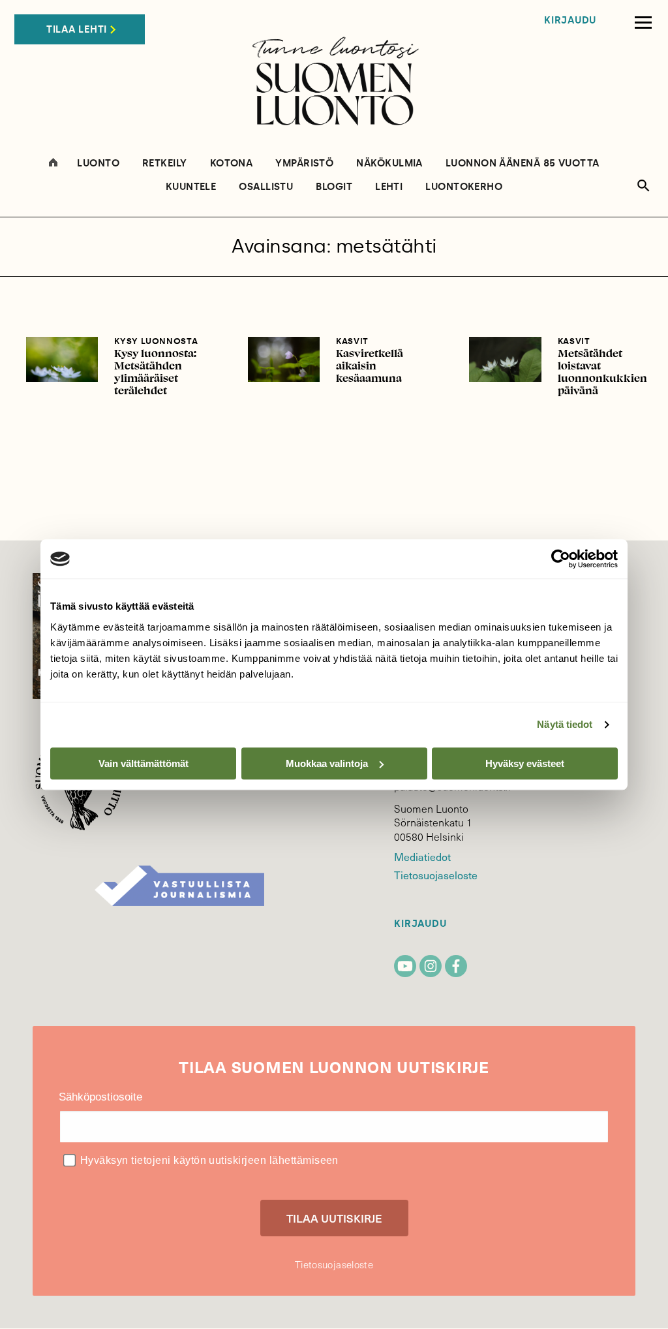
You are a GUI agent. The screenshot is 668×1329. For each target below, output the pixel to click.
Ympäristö (304, 163)
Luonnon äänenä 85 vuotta (523, 163)
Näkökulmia (389, 163)
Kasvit (352, 341)
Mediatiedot (422, 856)
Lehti (388, 187)
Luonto (98, 163)
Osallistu (266, 187)
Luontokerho (463, 187)
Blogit (334, 187)
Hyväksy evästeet (524, 763)
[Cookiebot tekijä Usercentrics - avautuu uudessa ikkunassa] (561, 559)
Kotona (231, 163)
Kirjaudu (570, 20)
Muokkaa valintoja (327, 763)
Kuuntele (191, 187)
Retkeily (164, 163)
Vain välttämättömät (144, 763)
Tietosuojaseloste (435, 875)
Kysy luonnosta (156, 341)
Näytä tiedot (564, 724)
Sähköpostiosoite (100, 1097)
